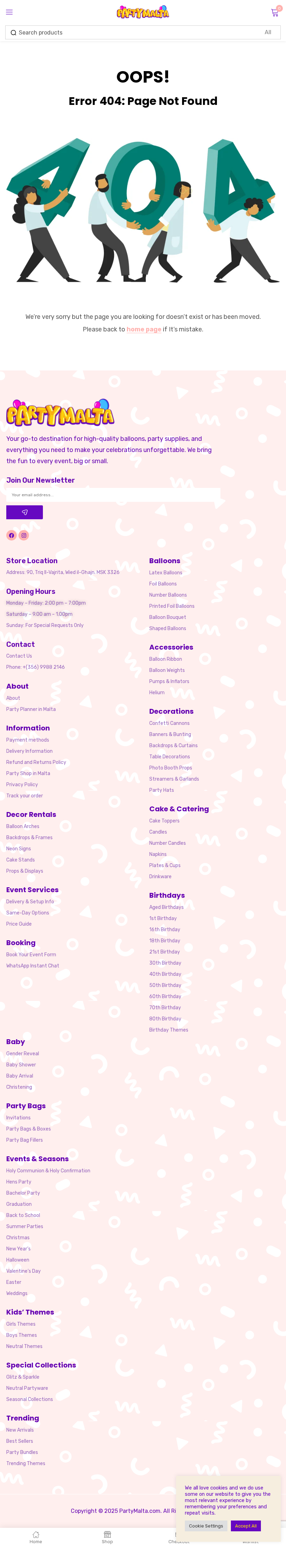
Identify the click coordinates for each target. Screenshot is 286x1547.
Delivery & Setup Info (30, 902)
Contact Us (19, 656)
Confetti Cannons (169, 723)
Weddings (17, 1293)
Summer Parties (24, 1227)
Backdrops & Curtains (173, 746)
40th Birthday (165, 974)
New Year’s (18, 1249)
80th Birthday (165, 1019)
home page (144, 329)
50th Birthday (165, 985)
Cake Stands (20, 860)
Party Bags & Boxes (28, 1129)
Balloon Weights (167, 670)
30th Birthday (165, 963)
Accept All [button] (246, 1526)
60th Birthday (165, 997)
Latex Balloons (165, 573)
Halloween (17, 1260)
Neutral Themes (24, 1346)
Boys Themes (21, 1335)
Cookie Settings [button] (206, 1526)
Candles (158, 832)
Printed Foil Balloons (172, 606)
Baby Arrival (19, 1076)
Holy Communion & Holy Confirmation (48, 1171)
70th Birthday (165, 1008)
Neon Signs (18, 849)
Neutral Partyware (27, 1388)
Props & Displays (24, 871)
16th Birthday (164, 930)
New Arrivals (20, 1430)
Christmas (18, 1238)
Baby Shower (21, 1065)
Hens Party (18, 1182)
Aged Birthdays (166, 907)
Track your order (24, 796)
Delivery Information (29, 751)
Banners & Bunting (170, 734)
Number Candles (167, 843)
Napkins (158, 854)
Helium (157, 693)
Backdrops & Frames (29, 838)
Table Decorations (169, 757)
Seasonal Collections (29, 1399)
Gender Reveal (22, 1054)
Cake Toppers (164, 821)
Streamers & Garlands (174, 779)
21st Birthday (164, 952)
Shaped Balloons (167, 628)
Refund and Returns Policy (36, 762)
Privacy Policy (22, 785)
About (13, 698)
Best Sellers (19, 1441)
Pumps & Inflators (169, 681)
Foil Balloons (163, 584)
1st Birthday (163, 918)
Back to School (23, 1215)
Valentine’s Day (23, 1271)
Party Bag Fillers (24, 1140)
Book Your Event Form (31, 955)
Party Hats (161, 790)
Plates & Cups (165, 865)
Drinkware (160, 877)
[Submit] (24, 512)
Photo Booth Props (170, 768)
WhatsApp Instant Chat (32, 966)
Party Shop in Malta (28, 773)
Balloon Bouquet (167, 617)
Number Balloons (168, 595)
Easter (13, 1282)
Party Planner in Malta (31, 709)
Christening (19, 1087)
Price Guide (19, 924)
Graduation (19, 1204)
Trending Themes (25, 1463)
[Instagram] (23, 535)
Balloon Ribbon (165, 659)
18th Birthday (164, 941)
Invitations (18, 1118)
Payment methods (27, 740)
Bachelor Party (23, 1193)
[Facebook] (11, 535)
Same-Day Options (27, 913)
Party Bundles (22, 1452)
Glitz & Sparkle (22, 1377)
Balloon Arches (22, 826)
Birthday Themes (168, 1030)
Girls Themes (21, 1324)
